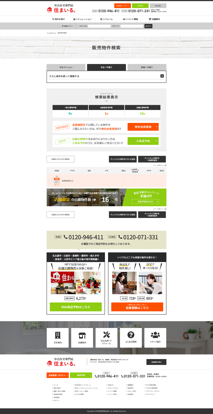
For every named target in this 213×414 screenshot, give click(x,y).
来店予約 (140, 6)
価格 (89, 170)
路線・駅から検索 (59, 391)
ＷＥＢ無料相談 (151, 385)
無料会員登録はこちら (106, 127)
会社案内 (130, 394)
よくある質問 (79, 394)
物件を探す (60, 19)
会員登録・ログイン (122, 6)
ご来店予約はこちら (106, 141)
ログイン (56, 400)
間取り (124, 170)
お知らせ (111, 385)
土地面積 (134, 169)
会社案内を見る (156, 362)
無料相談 (158, 6)
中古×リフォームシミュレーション (86, 388)
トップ (56, 385)
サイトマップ (150, 394)
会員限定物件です (67, 181)
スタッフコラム (113, 388)
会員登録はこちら (137, 306)
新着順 (57, 170)
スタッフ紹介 (132, 391)
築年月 (162, 170)
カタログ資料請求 (152, 388)
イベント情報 (132, 19)
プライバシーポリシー (153, 391)
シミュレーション (84, 19)
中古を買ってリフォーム (83, 385)
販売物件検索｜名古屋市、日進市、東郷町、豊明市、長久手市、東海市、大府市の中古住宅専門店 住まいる (61, 8)
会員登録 (56, 397)
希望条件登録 (58, 394)
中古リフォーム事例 (81, 391)
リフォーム (108, 19)
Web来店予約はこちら (75, 307)
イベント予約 (112, 394)
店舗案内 (156, 19)
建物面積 (135, 172)
